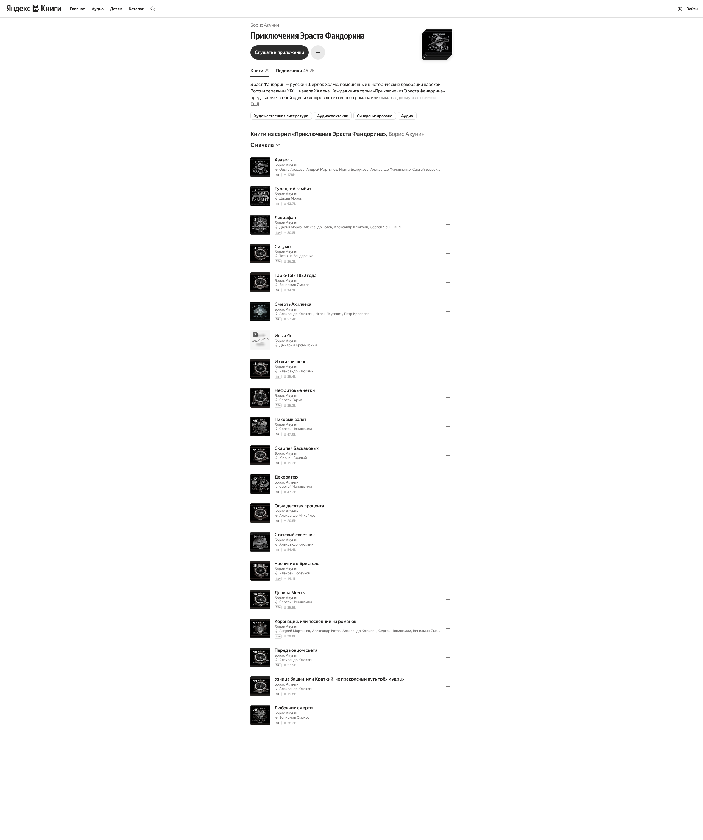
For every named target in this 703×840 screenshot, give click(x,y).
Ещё (254, 104)
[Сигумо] (351, 253)
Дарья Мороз (290, 198)
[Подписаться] (318, 52)
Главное (77, 9)
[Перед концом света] (351, 657)
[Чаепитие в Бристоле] (351, 570)
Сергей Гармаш (292, 400)
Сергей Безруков (426, 169)
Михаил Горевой (293, 458)
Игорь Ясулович (328, 314)
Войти (692, 9)
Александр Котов (317, 227)
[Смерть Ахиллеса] (351, 311)
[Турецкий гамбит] (351, 195)
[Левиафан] (351, 224)
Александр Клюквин (351, 227)
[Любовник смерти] (351, 715)
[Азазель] (351, 167)
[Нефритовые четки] (351, 397)
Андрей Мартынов (321, 169)
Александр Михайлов (297, 515)
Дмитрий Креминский (298, 345)
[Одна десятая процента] (351, 513)
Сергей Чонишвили (386, 227)
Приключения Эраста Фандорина (339, 134)
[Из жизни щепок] (351, 368)
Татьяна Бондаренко (296, 256)
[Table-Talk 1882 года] (351, 282)
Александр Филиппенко (390, 169)
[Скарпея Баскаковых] (351, 455)
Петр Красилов (356, 314)
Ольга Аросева (292, 169)
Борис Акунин (264, 25)
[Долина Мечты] (351, 599)
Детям (116, 9)
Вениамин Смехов (294, 285)
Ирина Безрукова (354, 169)
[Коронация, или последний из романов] (351, 628)
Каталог (136, 9)
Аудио (98, 9)
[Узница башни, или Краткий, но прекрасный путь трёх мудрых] (351, 686)
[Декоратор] (351, 484)
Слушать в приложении (279, 52)
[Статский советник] (351, 541)
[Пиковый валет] (351, 426)
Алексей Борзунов (294, 573)
